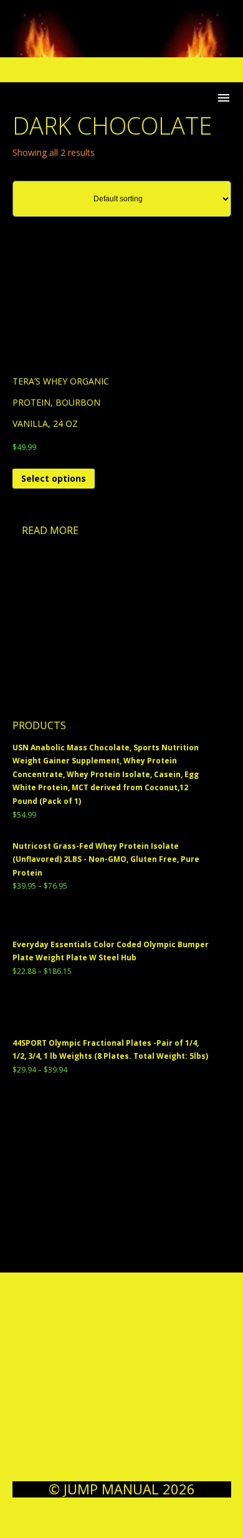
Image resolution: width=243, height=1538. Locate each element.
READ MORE (50, 530)
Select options (53, 478)
